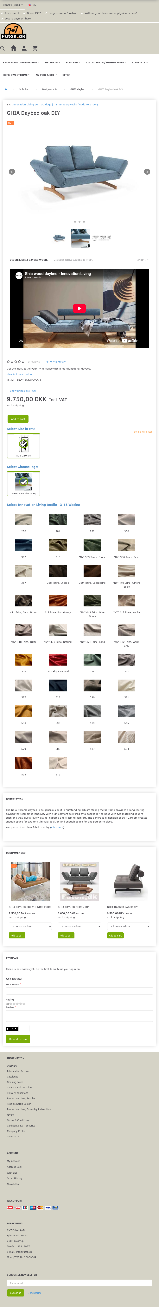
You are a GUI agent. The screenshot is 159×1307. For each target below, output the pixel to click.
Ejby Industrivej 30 (17, 1235)
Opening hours (15, 1082)
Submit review (18, 1039)
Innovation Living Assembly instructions (29, 1109)
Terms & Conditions (18, 1120)
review (10, 1114)
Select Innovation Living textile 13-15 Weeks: (43, 504)
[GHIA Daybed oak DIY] (79, 172)
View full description (19, 374)
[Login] (24, 48)
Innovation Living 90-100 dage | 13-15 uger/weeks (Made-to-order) (55, 104)
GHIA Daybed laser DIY (122, 907)
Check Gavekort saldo (19, 1087)
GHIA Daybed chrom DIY (74, 907)
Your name (12, 984)
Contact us (13, 1136)
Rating (10, 999)
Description (14, 799)
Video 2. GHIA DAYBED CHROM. (73, 260)
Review (10, 1007)
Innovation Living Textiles (21, 1098)
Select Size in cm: (21, 428)
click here (57, 827)
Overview (12, 1065)
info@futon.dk (24, 1251)
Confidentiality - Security (21, 1125)
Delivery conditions (17, 1092)
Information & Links (18, 1071)
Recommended (16, 853)
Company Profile (16, 1131)
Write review (57, 362)
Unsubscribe (34, 1293)
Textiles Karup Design (19, 1103)
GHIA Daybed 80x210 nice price (30, 907)
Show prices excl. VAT (23, 390)
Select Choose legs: (22, 466)
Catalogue (12, 1076)
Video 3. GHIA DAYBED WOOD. (29, 260)
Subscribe (15, 1293)
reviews (34, 362)
